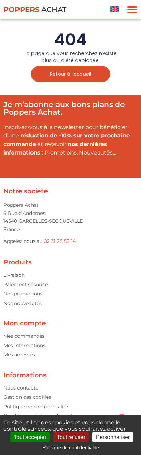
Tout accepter (30, 437)
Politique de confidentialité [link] (70, 447)
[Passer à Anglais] (115, 9)
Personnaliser (113, 437)
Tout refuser (71, 437)
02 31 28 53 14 (60, 241)
